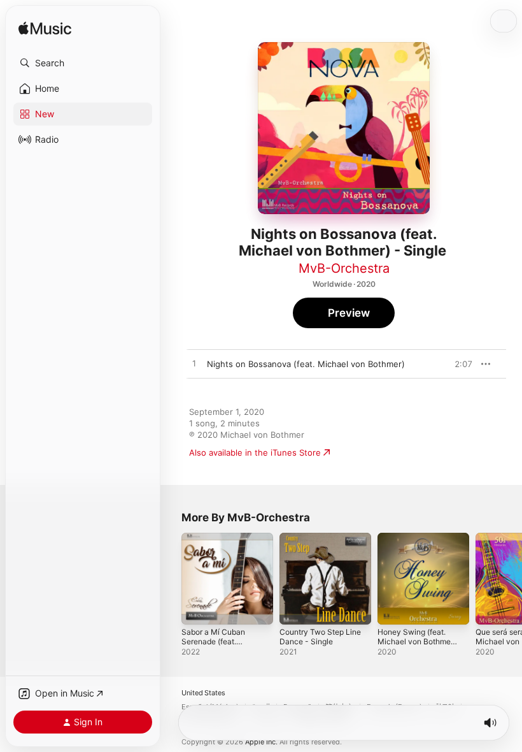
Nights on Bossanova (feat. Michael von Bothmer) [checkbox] (306, 364)
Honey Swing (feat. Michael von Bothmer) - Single (416, 641)
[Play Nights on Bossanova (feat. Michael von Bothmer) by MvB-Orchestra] (194, 364)
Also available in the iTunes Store (255, 452)
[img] (44, 29)
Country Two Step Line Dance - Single (320, 636)
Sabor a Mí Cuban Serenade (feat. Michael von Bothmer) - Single (220, 646)
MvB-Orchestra (344, 268)
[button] (83, 63)
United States (203, 693)
